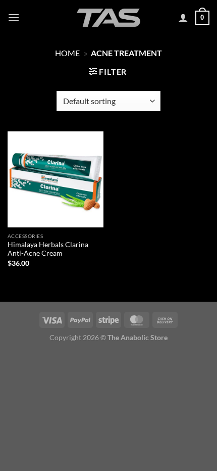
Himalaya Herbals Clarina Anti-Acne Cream (48, 249)
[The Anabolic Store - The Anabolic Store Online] (108, 17)
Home (67, 53)
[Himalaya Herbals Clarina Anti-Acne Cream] (55, 179)
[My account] (183, 18)
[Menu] (14, 17)
